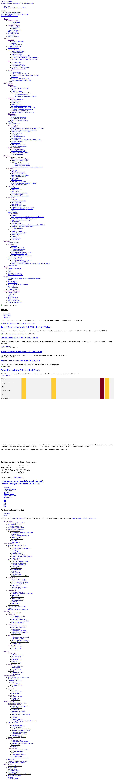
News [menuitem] (9, 61)
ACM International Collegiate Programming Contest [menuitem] (26, 139)
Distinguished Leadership (19, 630)
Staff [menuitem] (9, 271)
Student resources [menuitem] (13, 125)
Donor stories (15, 661)
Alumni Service (16, 629)
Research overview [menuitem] (13, 242)
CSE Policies (11, 724)
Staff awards (11, 759)
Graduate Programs (17, 719)
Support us (11, 688)
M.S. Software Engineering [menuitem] (19, 184)
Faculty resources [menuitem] (13, 299)
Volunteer (10, 777)
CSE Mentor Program (18, 622)
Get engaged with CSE (18, 616)
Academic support (17, 568)
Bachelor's (7, 314)
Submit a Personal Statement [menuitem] (20, 120)
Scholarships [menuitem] (15, 135)
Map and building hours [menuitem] (18, 51)
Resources (11, 635)
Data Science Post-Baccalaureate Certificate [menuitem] (24, 183)
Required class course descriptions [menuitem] (21, 106)
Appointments (15, 566)
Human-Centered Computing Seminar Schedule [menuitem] (25, 75)
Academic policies (17, 727)
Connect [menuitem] (6, 276)
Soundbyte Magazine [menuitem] (18, 64)
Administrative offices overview (21, 706)
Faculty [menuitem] (10, 270)
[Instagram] (5, 503)
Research (7, 317)
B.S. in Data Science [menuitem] (17, 91)
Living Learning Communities (20, 535)
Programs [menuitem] (10, 85)
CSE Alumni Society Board (19, 619)
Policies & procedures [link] (14, 230)
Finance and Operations (18, 711)
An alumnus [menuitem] (11, 35)
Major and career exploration (20, 587)
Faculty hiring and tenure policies (21, 729)
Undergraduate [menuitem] (16, 22)
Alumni (6, 611)
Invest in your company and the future (18, 677)
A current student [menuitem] (13, 20)
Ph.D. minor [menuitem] (15, 178)
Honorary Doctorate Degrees (20, 632)
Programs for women (17, 539)
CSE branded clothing (18, 638)
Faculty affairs (16, 709)
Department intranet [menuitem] (13, 289)
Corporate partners (9, 675)
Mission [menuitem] (14, 43)
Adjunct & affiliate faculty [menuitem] (15, 275)
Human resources (16, 712)
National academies (17, 751)
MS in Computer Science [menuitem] (22, 164)
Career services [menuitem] (16, 143)
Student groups (16, 542)
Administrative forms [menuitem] (14, 300)
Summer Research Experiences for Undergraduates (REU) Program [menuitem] (31, 263)
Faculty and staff (9, 701)
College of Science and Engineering (11, 12)
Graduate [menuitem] (14, 24)
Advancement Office (17, 672)
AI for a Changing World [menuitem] (19, 65)
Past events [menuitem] (15, 77)
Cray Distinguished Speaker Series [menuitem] (21, 80)
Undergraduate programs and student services (24, 721)
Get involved (11, 614)
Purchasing (7, 492)
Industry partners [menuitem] (12, 281)
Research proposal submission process (22, 743)
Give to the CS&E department (9, 16)
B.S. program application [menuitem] (19, 118)
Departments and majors (15, 547)
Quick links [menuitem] (15, 127)
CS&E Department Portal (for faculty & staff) (22, 481)
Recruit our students (13, 679)
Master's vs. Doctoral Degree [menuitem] (20, 160)
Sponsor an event (13, 778)
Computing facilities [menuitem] (17, 52)
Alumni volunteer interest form (20, 621)
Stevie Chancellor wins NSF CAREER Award (21, 351)
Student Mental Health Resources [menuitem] (21, 131)
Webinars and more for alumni (20, 637)
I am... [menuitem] (6, 19)
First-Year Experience (18, 597)
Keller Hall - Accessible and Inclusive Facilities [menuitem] (25, 57)
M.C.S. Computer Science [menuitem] (19, 173)
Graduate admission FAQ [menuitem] (19, 201)
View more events (6, 346)
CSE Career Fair (16, 585)
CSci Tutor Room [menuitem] (17, 133)
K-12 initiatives (16, 684)
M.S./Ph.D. (7, 315)
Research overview (17, 740)
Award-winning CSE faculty (20, 750)
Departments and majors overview (21, 548)
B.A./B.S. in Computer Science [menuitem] (20, 88)
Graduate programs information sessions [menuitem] (23, 207)
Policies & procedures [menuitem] (14, 147)
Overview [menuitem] (11, 40)
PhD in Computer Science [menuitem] (22, 165)
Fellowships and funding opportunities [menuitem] (22, 209)
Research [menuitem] (7, 241)
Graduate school (16, 589)
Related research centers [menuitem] (15, 257)
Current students (9, 543)
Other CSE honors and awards (20, 758)
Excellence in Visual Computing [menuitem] (21, 67)
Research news (12, 687)
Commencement (16, 569)
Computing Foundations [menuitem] (18, 249)
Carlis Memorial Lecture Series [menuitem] (20, 78)
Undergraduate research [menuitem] (18, 136)
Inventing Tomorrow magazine (20, 642)
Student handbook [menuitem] (13, 212)
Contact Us (11, 671)
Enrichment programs (14, 770)
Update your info (16, 643)
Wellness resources (13, 605)
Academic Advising (13, 560)
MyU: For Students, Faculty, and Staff (15, 7)
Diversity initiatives (17, 685)
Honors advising (16, 574)
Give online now (16, 648)
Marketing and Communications (21, 714)
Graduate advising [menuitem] (13, 210)
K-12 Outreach (8, 764)
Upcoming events (16, 618)
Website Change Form (11, 484)
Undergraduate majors (18, 552)
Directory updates (9, 494)
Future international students (16, 527)
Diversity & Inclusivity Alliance (17, 606)
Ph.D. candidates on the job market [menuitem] (18, 284)
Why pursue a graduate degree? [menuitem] (20, 159)
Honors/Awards (12, 624)
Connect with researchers (15, 680)
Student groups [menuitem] (12, 286)
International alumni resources (20, 640)
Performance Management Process (17, 761)
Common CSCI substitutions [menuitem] (20, 110)
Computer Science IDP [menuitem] (21, 94)
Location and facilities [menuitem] (14, 49)
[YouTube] (5, 505)
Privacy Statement (75, 518)
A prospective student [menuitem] (14, 25)
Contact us (15, 650)
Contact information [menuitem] (13, 48)
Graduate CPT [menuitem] (16, 236)
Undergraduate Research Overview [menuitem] (22, 260)
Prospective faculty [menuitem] (13, 33)
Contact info (7, 487)
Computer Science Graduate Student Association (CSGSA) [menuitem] (28, 225)
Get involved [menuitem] (11, 294)
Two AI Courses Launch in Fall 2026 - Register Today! (26, 327)
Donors (6, 651)
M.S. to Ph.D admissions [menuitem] (19, 205)
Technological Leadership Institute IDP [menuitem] (26, 96)
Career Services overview (19, 579)
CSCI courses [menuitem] (15, 102)
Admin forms (8, 490)
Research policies (16, 735)
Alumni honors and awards (19, 626)
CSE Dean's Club (17, 659)
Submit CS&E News (30, 484)
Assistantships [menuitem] (15, 239)
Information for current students (17, 545)
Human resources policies (19, 733)
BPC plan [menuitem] (10, 296)
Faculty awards (12, 748)
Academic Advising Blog (19, 564)
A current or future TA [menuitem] (14, 30)
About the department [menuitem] (18, 41)
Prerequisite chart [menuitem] (16, 104)
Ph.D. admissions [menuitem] (16, 204)
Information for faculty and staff (17, 703)
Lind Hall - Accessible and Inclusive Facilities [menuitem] (24, 59)
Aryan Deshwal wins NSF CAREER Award (20, 370)
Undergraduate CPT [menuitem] (17, 154)
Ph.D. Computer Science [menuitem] (19, 176)
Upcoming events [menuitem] (16, 72)
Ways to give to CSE (17, 666)
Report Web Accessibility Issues (88, 518)
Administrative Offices (14, 704)
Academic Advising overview (20, 561)
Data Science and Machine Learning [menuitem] (22, 252)
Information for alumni (14, 613)
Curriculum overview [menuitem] (18, 99)
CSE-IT (10, 608)
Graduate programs (17, 553)
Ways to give (11, 664)
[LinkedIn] (5, 506)
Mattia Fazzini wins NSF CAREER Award (20, 361)
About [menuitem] (6, 38)
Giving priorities (16, 658)
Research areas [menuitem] (12, 244)
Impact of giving (16, 663)
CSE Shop (15, 746)
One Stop (7, 6)
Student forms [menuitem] (15, 221)
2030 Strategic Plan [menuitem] (17, 44)
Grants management (10, 489)
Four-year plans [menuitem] (16, 101)
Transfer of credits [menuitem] (17, 234)
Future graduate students (15, 526)
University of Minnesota (18, 518)
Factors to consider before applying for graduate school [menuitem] (27, 167)
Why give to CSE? (17, 646)
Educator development (14, 775)
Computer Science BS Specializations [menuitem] (22, 109)
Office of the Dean (17, 708)
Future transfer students (14, 524)
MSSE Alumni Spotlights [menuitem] (19, 69)
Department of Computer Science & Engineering (14, 14)
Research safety (16, 745)
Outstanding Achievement (19, 627)
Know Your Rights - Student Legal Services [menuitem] (24, 130)
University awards (17, 753)
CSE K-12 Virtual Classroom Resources (19, 774)
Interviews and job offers (19, 584)
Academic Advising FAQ (19, 563)
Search (3, 11)
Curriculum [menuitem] (11, 98)
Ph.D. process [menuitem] (15, 191)
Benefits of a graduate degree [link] (16, 157)
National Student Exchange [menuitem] (19, 146)
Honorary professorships (18, 754)
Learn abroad (15, 534)
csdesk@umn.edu (18, 477)
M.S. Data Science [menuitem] (17, 180)
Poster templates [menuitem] (16, 138)
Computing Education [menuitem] (18, 247)
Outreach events (12, 769)
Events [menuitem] (10, 70)
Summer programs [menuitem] (13, 287)
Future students (8, 521)
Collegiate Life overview (19, 592)
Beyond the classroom (14, 531)
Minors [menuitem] (14, 89)
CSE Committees (13, 722)
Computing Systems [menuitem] (17, 250)
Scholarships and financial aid (16, 529)
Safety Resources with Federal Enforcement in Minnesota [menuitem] (28, 128)
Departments (15, 550)
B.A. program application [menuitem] (19, 117)
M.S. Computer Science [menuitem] (18, 172)
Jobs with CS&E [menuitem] (12, 283)
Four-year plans (16, 572)
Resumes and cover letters (19, 581)
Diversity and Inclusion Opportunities (22, 532)
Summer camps (12, 767)
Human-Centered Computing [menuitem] (20, 254)
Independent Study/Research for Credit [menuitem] (23, 112)
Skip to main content (6, 1)
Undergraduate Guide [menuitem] (14, 123)
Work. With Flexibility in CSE (16, 762)
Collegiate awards (17, 756)
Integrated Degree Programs (19, 555)
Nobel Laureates (16, 634)
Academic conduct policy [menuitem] (19, 151)
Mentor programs (16, 537)
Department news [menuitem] (16, 62)
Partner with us (12, 682)
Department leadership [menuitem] (14, 46)
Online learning (16, 558)
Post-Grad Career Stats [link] (18, 162)
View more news (5, 375)
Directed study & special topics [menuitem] (20, 196)
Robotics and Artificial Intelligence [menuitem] (21, 255)
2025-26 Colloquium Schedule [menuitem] (20, 73)
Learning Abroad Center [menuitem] (18, 144)
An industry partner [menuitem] (13, 36)
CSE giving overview (18, 655)
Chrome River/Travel (10, 495)
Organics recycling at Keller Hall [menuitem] (21, 56)
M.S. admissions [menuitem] (16, 202)
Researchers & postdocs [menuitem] (14, 273)
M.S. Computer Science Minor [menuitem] (20, 175)
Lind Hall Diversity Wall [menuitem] (15, 302)
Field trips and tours (13, 772)
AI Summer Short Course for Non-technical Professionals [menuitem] (24, 278)
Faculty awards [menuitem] (12, 265)
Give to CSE (11, 645)
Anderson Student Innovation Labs (18, 609)
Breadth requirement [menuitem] (17, 194)
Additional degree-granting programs (22, 556)
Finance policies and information (21, 730)
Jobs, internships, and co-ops (20, 582)
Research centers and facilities (20, 741)
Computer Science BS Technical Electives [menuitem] (23, 107)
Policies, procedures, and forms (20, 576)
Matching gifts (16, 667)
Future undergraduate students (16, 523)
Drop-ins (14, 571)
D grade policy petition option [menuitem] (20, 152)
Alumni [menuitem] (10, 279)
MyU (5, 515)
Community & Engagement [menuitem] (12, 291)
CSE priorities (15, 693)
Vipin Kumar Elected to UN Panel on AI (19, 338)
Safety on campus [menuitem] (17, 54)
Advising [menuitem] (10, 122)
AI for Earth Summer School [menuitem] (20, 262)
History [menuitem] (10, 81)
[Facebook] (5, 500)
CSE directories (16, 674)
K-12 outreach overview (15, 766)
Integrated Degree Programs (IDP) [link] (21, 93)
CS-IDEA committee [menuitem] (14, 292)
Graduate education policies (19, 732)
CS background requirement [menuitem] (19, 193)
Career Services (12, 577)
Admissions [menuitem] (11, 114)
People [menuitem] (6, 267)
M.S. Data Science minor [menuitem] (19, 181)
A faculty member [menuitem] (13, 32)
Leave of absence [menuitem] (16, 238)
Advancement (15, 698)
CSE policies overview (18, 725)
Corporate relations (17, 696)
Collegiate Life (12, 590)
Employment (8, 497)
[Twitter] (5, 502)
